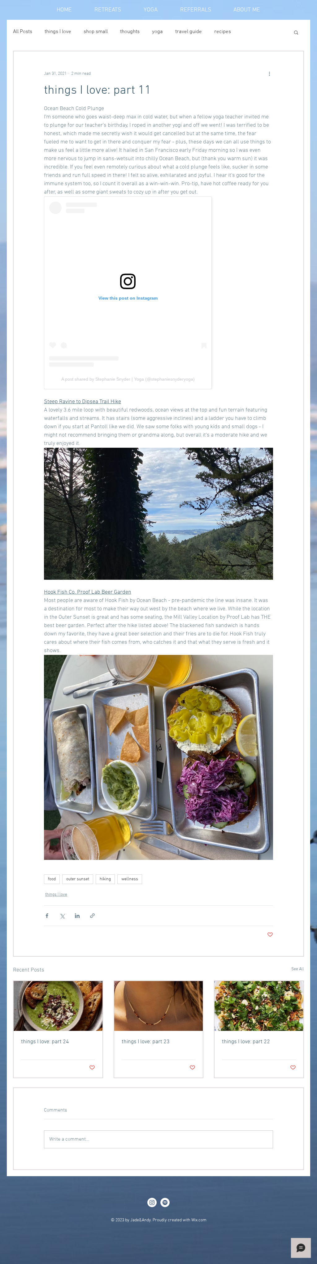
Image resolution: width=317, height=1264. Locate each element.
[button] (296, 32)
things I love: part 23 (146, 1042)
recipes (222, 32)
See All (297, 969)
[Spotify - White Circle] (165, 1202)
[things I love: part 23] (158, 1006)
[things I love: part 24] (58, 1006)
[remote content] (158, 292)
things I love (58, 32)
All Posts (22, 32)
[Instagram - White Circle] (152, 1202)
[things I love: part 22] (259, 1006)
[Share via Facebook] (47, 916)
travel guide (188, 32)
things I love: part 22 (246, 1042)
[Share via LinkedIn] (77, 916)
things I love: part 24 (45, 1042)
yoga (157, 32)
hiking (105, 879)
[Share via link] (92, 916)
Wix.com (198, 1220)
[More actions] (269, 73)
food (52, 879)
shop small (96, 32)
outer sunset (77, 879)
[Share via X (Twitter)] (62, 916)
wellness (129, 879)
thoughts (130, 32)
